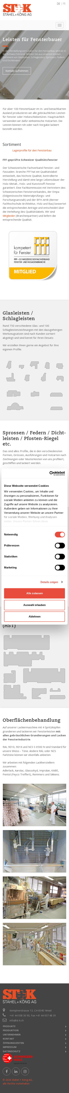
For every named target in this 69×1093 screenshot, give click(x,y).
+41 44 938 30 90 (20, 1015)
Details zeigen (49, 582)
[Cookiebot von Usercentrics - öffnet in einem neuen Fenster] (49, 473)
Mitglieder (9, 215)
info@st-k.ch (17, 1020)
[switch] (60, 545)
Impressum (9, 1047)
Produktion (11, 1030)
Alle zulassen (34, 593)
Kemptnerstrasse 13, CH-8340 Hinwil (30, 1010)
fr (64, 3)
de (58, 3)
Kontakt (8, 1038)
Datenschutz (11, 1051)
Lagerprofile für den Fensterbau (31, 150)
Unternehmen (12, 1034)
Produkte (9, 1026)
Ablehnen (35, 616)
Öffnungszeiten (13, 1043)
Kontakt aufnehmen (16, 70)
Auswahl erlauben (34, 604)
